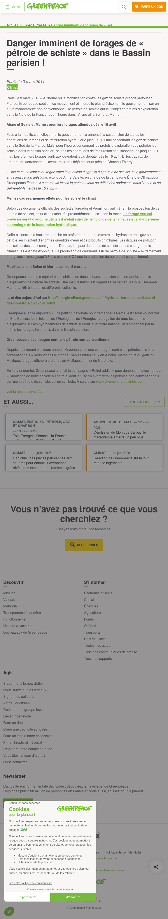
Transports (92, 632)
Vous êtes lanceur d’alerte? (24, 755)
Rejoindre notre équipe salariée (27, 748)
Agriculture (92, 612)
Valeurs (9, 599)
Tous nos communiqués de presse (110, 651)
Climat (89, 599)
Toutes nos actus (97, 645)
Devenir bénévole (17, 716)
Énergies (91, 606)
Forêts (89, 619)
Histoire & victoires (17, 625)
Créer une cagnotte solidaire (25, 729)
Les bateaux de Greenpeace (25, 632)
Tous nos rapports (98, 658)
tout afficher (142, 402)
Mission (9, 592)
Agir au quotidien (16, 702)
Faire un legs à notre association (28, 735)
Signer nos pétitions (18, 696)
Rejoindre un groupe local (23, 709)
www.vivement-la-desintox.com (120, 381)
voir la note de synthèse (25, 391)
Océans (90, 625)
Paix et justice (95, 638)
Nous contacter (15, 761)
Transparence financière (22, 612)
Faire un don (13, 722)
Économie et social (99, 592)
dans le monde (106, 858)
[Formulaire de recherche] (124, 7)
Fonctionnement (15, 619)
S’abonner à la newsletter (23, 683)
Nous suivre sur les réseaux (24, 689)
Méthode (10, 606)
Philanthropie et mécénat (22, 742)
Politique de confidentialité (123, 852)
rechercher (87, 545)
